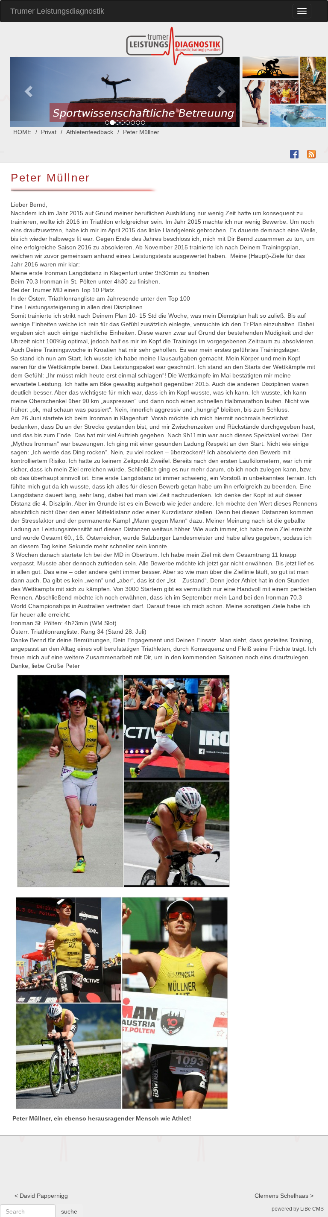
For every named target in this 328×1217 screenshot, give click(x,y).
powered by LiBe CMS (298, 1209)
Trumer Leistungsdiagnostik (57, 11)
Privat (48, 132)
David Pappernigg (44, 1195)
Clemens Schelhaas (281, 1195)
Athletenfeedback (89, 132)
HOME (22, 132)
